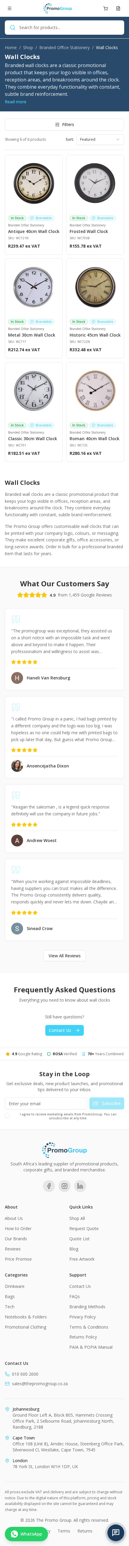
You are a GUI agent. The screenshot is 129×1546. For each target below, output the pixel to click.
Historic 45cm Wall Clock (95, 335)
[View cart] (106, 8)
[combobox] (100, 139)
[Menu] (10, 8)
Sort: (70, 139)
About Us (14, 1218)
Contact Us (60, 1030)
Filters (68, 124)
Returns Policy (83, 1337)
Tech (9, 1306)
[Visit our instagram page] (64, 1186)
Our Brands (16, 1238)
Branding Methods (87, 1306)
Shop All (77, 1218)
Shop (28, 47)
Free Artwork (81, 1259)
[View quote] (118, 8)
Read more (15, 102)
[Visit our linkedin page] (80, 1186)
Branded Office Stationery (64, 47)
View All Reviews (65, 956)
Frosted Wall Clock (89, 231)
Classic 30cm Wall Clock (32, 438)
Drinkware (15, 1286)
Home (11, 47)
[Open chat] (115, 1532)
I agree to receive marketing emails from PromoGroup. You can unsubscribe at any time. (68, 1116)
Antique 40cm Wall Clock (33, 231)
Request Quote (84, 1228)
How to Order (18, 1228)
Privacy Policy (82, 1317)
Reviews (13, 1249)
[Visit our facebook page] (49, 1186)
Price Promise (18, 1259)
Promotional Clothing (25, 1327)
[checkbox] (7, 1115)
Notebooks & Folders (26, 1317)
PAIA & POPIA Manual (90, 1347)
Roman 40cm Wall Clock (94, 438)
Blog (73, 1249)
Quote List (79, 1238)
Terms (64, 1531)
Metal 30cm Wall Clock (31, 335)
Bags (10, 1296)
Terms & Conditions (88, 1327)
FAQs (74, 1296)
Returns (84, 1531)
